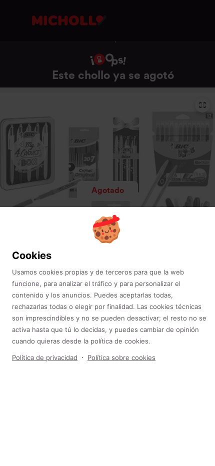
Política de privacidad (45, 358)
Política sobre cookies (122, 358)
